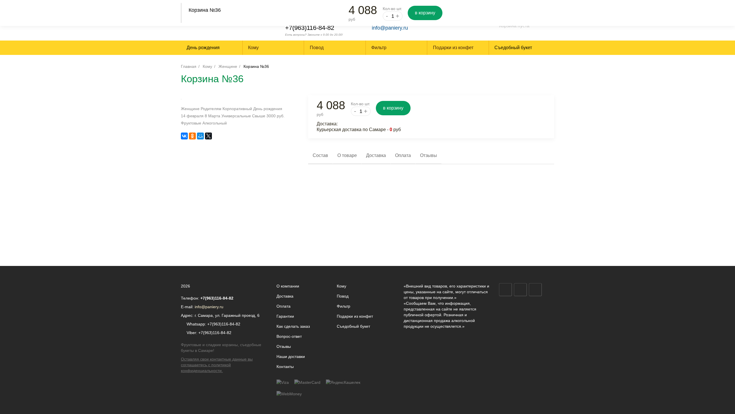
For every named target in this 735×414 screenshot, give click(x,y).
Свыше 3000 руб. (268, 116)
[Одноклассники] (192, 136)
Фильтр (343, 306)
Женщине (227, 66)
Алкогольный (214, 123)
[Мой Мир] (200, 136)
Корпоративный (237, 108)
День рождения (203, 47)
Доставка (284, 296)
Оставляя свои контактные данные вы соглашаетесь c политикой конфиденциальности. (217, 365)
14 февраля (192, 116)
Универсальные (236, 116)
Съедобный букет (513, 47)
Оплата (283, 306)
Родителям (211, 108)
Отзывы (283, 346)
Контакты (285, 366)
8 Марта (212, 116)
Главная (188, 66)
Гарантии (285, 316)
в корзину (425, 12)
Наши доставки (290, 356)
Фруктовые (191, 123)
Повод (343, 296)
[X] (208, 136)
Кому (207, 66)
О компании (287, 286)
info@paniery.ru (390, 28)
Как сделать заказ (293, 326)
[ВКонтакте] (184, 136)
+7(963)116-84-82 (309, 27)
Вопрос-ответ (289, 336)
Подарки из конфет (355, 316)
